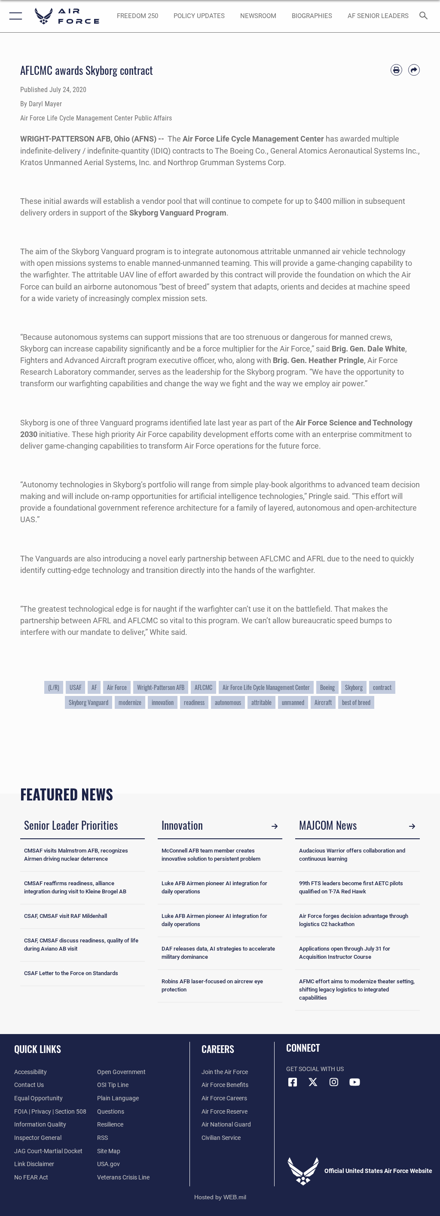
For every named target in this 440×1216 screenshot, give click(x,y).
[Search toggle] (425, 16)
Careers (218, 1049)
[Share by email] (414, 70)
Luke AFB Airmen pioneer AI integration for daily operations (214, 887)
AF (94, 687)
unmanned (293, 702)
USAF (75, 687)
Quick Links (37, 1049)
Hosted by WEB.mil (220, 1197)
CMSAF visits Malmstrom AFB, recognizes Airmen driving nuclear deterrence (76, 854)
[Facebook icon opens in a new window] (292, 1082)
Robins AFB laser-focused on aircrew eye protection (212, 985)
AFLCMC (203, 687)
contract (382, 687)
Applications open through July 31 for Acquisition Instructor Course (344, 952)
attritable (261, 702)
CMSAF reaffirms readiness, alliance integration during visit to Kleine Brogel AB (75, 887)
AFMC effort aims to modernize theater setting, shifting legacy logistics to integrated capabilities (357, 989)
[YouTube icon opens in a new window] (354, 1082)
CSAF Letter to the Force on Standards (71, 973)
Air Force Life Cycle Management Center (253, 138)
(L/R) (53, 687)
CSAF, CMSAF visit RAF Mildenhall (65, 916)
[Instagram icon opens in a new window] (333, 1082)
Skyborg (354, 687)
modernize (130, 702)
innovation (163, 702)
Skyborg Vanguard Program (177, 212)
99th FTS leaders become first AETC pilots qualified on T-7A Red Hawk (351, 887)
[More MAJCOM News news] (412, 826)
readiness (194, 702)
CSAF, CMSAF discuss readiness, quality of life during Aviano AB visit (81, 944)
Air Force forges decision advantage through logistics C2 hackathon (353, 920)
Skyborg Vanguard (88, 702)
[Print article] (396, 70)
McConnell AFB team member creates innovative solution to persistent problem (211, 854)
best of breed (356, 702)
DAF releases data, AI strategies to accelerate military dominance (218, 952)
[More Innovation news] (274, 826)
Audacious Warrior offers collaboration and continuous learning (352, 854)
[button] (14, 16)
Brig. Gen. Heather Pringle (318, 360)
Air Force (117, 687)
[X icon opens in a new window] (313, 1082)
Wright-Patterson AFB (160, 687)
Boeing (327, 687)
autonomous (228, 702)
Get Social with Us (315, 1069)
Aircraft (323, 702)
